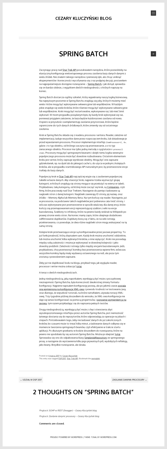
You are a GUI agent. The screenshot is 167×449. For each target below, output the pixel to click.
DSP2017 (62, 358)
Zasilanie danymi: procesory (129, 379)
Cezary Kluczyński (69, 356)
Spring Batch (95, 84)
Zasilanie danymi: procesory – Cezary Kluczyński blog (74, 416)
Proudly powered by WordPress (66, 437)
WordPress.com (108, 437)
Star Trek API (69, 69)
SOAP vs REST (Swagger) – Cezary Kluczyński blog (73, 410)
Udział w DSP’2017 (31, 379)
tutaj (79, 266)
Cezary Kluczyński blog (83, 18)
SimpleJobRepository (95, 337)
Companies (113, 187)
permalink (95, 358)
